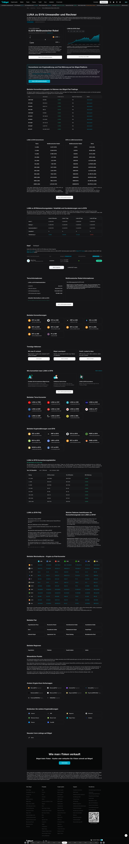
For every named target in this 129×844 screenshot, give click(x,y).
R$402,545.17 (97, 565)
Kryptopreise (60, 806)
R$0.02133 (96, 603)
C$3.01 (56, 582)
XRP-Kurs (60, 819)
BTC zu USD (36, 320)
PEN (96, 842)
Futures (43, 792)
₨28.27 (66, 579)
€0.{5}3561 (48, 592)
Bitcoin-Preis (60, 808)
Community (28, 794)
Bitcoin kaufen (60, 792)
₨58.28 (66, 596)
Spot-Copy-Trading (46, 808)
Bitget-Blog (28, 801)
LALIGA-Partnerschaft (31, 817)
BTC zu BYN (74, 440)
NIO (91, 842)
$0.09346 (40, 585)
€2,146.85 (48, 568)
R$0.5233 (96, 579)
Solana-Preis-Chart (62, 812)
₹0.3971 (77, 603)
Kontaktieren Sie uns (30, 792)
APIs (43, 817)
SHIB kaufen (60, 803)
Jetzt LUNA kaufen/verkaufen (45, 57)
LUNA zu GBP (36, 416)
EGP (80, 842)
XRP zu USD (74, 320)
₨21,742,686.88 (67, 565)
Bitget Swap (44, 828)
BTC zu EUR (36, 327)
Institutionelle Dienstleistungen (79, 806)
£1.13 (86, 572)
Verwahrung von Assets (78, 810)
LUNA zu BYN (55, 416)
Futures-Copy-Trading (46, 810)
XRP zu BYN (55, 433)
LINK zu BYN (55, 440)
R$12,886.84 (96, 568)
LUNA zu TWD (36, 402)
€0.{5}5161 (48, 589)
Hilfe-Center (75, 792)
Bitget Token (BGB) (30, 803)
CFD (43, 794)
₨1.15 (65, 603)
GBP (59, 842)
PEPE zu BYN (93, 433)
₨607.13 (66, 582)
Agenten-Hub (45, 819)
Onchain (43, 796)
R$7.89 (95, 572)
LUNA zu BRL (74, 416)
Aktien (43, 799)
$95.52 (39, 575)
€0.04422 (48, 599)
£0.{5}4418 (87, 589)
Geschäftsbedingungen (94, 807)
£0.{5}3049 (87, 592)
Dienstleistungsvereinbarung (95, 790)
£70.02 (86, 575)
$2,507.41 (40, 568)
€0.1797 (48, 596)
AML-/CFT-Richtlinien (93, 802)
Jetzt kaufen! (89, 99)
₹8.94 (76, 585)
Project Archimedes (77, 808)
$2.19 (39, 582)
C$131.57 (57, 575)
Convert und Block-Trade (47, 801)
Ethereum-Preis (61, 810)
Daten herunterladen (77, 812)
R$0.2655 (96, 599)
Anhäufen (44, 5)
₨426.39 (66, 572)
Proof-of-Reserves (30, 808)
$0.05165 (40, 599)
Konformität (91, 798)
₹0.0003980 (77, 592)
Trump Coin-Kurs (61, 828)
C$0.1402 (57, 579)
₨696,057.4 (67, 568)
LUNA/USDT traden (72, 267)
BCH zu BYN (36, 440)
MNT (49, 842)
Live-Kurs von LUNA (84, 56)
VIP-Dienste (75, 801)
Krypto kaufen (60, 790)
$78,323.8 (40, 565)
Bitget (28, 8)
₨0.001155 (66, 592)
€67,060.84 (48, 565)
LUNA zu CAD (55, 409)
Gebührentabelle (76, 819)
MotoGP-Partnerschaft (31, 819)
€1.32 (47, 572)
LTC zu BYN (54, 447)
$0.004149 (40, 603)
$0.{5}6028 (40, 589)
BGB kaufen (60, 801)
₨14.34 (66, 599)
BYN (64, 842)
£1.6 (86, 582)
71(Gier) (69, 5)
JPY (43, 842)
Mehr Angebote (56, 267)
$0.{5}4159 (40, 592)
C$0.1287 (57, 585)
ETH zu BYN (74, 433)
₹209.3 (76, 582)
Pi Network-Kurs (61, 821)
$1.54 (39, 572)
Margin (43, 803)
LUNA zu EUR (36, 409)
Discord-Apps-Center (46, 833)
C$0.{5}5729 (57, 592)
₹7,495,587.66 (78, 565)
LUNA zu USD (74, 402)
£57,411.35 (87, 565)
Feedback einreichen (77, 790)
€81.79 (47, 575)
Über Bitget (28, 790)
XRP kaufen (60, 799)
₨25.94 (66, 585)
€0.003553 (48, 603)
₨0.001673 (66, 589)
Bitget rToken (60, 833)
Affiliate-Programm (77, 803)
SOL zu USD (93, 320)
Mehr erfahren (98, 370)
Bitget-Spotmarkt (30, 252)
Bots (43, 815)
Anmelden (95, 2)
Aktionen (75, 815)
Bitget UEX (28, 812)
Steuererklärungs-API (77, 821)
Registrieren (104, 2)
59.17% (17, 5)
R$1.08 (95, 596)
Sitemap (28, 826)
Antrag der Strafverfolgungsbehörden (94, 793)
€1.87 (47, 582)
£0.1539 (87, 596)
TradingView (44, 826)
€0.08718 (48, 579)
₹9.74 (76, 579)
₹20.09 (76, 596)
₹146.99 (77, 572)
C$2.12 (56, 572)
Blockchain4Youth (30, 821)
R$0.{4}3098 (96, 589)
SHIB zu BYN (93, 440)
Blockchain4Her (29, 824)
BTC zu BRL (93, 327)
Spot (43, 790)
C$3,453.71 (57, 568)
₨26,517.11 (66, 575)
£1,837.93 (87, 568)
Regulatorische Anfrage (94, 796)
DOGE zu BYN (36, 447)
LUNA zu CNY (55, 402)
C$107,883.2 (57, 565)
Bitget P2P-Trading (31, 251)
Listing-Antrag (76, 799)
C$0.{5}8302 (57, 589)
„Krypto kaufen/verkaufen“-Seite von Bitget (41, 73)
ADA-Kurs (60, 824)
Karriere (28, 796)
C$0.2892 (57, 596)
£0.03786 (87, 599)
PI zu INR (54, 334)
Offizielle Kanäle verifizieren (79, 794)
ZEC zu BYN (35, 433)
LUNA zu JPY (93, 409)
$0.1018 (39, 579)
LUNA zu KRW (74, 409)
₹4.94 (76, 599)
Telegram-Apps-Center (47, 831)
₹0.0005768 (77, 589)
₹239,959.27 (78, 568)
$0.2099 (39, 596)
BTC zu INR (35, 334)
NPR (38, 842)
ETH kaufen (60, 794)
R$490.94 (96, 575)
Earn (43, 806)
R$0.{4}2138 (96, 592)
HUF (70, 842)
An (30, 41)
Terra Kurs (39, 8)
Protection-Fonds (30, 810)
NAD (85, 842)
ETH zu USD (55, 320)
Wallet (43, 824)
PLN (54, 842)
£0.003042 (87, 603)
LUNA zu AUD (93, 402)
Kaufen (99, 260)
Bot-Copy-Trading (45, 812)
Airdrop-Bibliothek (45, 835)
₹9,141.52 (77, 575)
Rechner (59, 815)
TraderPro (44, 821)
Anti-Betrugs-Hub (76, 796)
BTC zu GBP (55, 327)
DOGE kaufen (60, 796)
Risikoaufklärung (92, 809)
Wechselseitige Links (30, 815)
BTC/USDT (53, 5)
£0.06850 (87, 585)
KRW (33, 842)
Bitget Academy (29, 799)
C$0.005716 (57, 603)
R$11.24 (95, 582)
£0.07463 (87, 579)
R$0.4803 (96, 585)
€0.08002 (48, 585)
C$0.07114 (57, 599)
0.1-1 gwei (31, 5)
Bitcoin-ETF (60, 817)
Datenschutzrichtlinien (93, 805)
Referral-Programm (77, 817)
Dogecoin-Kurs (61, 831)
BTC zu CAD (74, 327)
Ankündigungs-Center (30, 806)
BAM (75, 842)
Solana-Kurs (60, 826)
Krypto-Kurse (33, 8)
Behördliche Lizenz (93, 800)
